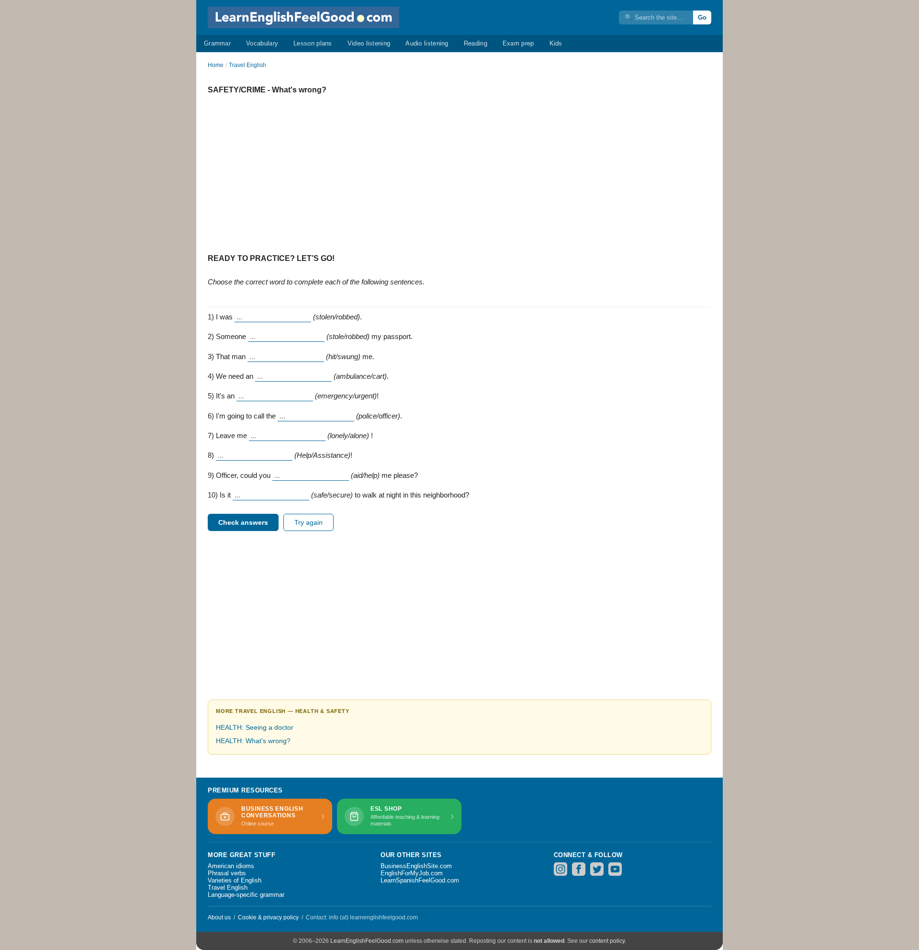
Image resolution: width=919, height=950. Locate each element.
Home (216, 65)
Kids (555, 43)
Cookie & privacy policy (268, 917)
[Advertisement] (459, 170)
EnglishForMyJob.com (412, 873)
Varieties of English (234, 880)
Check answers (243, 522)
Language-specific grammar (246, 894)
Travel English (247, 65)
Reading (475, 43)
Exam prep (518, 43)
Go (702, 17)
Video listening (369, 43)
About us (219, 917)
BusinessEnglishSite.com (416, 866)
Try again (308, 522)
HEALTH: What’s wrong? (253, 741)
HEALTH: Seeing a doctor (254, 727)
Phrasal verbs (227, 873)
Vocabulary (262, 43)
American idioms (231, 866)
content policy (607, 941)
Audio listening (426, 43)
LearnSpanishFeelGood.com (420, 880)
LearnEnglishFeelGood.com (366, 941)
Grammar (217, 43)
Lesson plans (312, 43)
